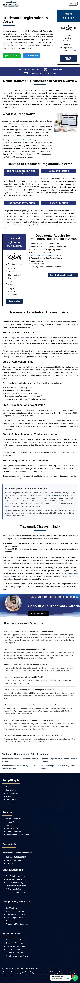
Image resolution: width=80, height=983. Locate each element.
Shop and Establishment (15, 892)
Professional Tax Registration (17, 924)
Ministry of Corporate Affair (16, 956)
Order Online (14, 301)
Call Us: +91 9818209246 (16, 857)
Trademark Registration (15, 911)
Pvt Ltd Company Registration (17, 883)
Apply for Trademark (20, 338)
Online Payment (12, 800)
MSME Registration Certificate (42, 255)
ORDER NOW (68, 58)
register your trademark (21, 140)
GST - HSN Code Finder (15, 946)
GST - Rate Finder (13, 950)
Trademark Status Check (15, 943)
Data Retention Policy (14, 832)
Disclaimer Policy (13, 828)
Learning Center (12, 793)
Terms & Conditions (13, 819)
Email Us (9, 863)
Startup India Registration (16, 886)
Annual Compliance (13, 921)
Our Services (11, 790)
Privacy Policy (11, 822)
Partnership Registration (15, 879)
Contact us (10, 803)
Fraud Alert (10, 796)
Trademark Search (59, 495)
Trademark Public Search (16, 940)
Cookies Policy (12, 825)
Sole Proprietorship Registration (18, 876)
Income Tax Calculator (14, 953)
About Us (9, 787)
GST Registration (12, 908)
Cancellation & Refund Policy (17, 835)
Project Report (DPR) (14, 918)
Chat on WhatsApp (13, 860)
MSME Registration (13, 889)
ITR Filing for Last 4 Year (15, 914)
